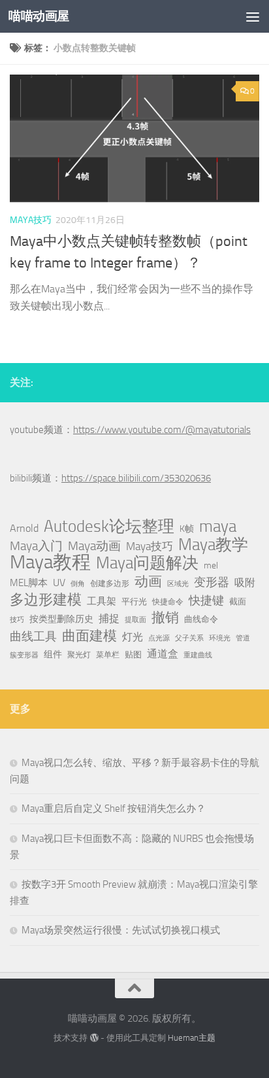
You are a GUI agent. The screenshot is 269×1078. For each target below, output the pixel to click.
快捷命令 (167, 601)
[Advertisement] (134, 141)
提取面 (135, 620)
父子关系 (189, 638)
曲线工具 (33, 636)
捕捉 (109, 619)
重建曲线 (197, 655)
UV (59, 582)
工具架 (101, 601)
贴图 (133, 654)
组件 (53, 654)
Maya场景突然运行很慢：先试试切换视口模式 (121, 930)
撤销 (165, 617)
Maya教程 (50, 562)
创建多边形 (109, 583)
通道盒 (162, 654)
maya (217, 526)
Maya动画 (94, 545)
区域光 (178, 584)
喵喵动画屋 (38, 16)
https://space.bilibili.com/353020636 (136, 478)
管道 (243, 638)
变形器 (211, 582)
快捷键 (206, 600)
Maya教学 (213, 545)
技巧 (17, 620)
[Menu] (252, 16)
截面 (237, 601)
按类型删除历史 (61, 619)
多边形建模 (46, 600)
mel (211, 565)
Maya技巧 (149, 546)
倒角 (78, 584)
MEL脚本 (29, 583)
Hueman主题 (191, 1038)
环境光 (219, 638)
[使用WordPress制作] (93, 1038)
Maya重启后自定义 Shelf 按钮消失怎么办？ (114, 808)
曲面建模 (89, 636)
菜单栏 (107, 654)
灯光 (132, 637)
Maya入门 (36, 545)
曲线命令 (201, 619)
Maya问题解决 (147, 563)
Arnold (24, 528)
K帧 (187, 528)
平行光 (134, 601)
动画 (148, 581)
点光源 (159, 638)
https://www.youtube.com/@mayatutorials (162, 430)
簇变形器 (24, 655)
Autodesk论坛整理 (109, 526)
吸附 (244, 583)
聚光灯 (79, 654)
